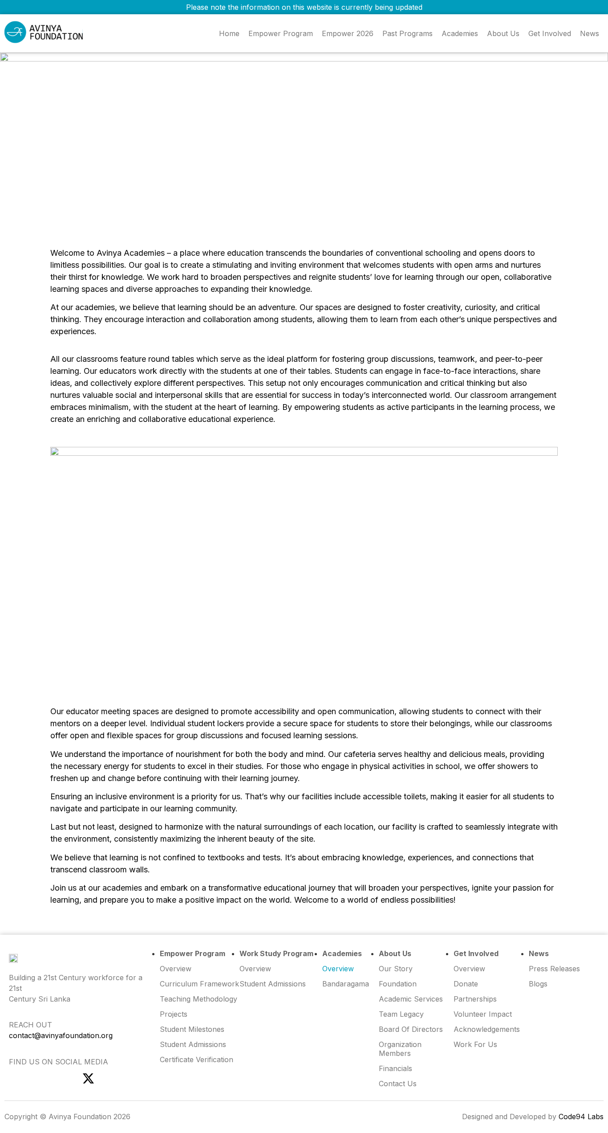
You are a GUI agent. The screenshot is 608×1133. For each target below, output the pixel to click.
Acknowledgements (487, 1029)
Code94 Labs (581, 1116)
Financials (395, 1068)
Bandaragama (345, 983)
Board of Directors (411, 1029)
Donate (466, 983)
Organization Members (400, 1049)
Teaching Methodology (198, 998)
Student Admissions (272, 983)
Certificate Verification (196, 1059)
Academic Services (411, 998)
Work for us (475, 1044)
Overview (469, 968)
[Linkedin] (64, 1078)
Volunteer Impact (483, 1014)
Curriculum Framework (199, 983)
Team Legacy (401, 1014)
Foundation (398, 983)
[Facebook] (39, 1078)
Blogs (538, 983)
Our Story (396, 968)
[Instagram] (15, 1078)
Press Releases (554, 968)
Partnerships (475, 998)
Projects (173, 1014)
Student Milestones (192, 1029)
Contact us (398, 1083)
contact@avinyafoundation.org (61, 1035)
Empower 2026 (347, 33)
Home (229, 33)
